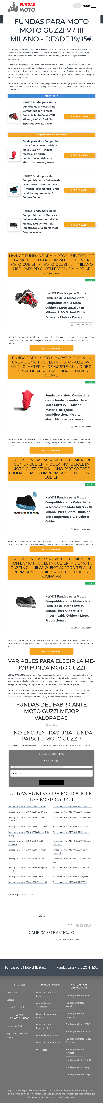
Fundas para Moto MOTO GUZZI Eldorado (71, 832)
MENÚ (86, 5)
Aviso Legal (11, 992)
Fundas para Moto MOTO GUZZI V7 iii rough (27, 850)
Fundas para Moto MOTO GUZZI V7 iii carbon (72, 806)
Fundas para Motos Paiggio (79, 1074)
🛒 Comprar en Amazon (81, 324)
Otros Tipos (41, 1049)
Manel (42, 916)
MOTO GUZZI (27, 894)
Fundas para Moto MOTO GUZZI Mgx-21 (70, 876)
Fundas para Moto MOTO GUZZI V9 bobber (71, 817)
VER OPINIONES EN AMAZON (51, 348)
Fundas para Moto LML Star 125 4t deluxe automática (43, 967)
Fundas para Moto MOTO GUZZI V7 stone (26, 858)
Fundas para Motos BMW (78, 1024)
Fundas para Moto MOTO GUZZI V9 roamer (72, 867)
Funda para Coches (15, 1026)
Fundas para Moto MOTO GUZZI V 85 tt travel (27, 812)
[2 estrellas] (32, 937)
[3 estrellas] (38, 937)
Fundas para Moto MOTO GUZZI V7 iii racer (72, 812)
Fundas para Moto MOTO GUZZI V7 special (71, 826)
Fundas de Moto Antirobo (48, 1042)
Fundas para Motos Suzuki (78, 1060)
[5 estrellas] (51, 937)
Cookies (10, 999)
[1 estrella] (26, 937)
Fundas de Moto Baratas (47, 1035)
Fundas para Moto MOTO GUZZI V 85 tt (70, 882)
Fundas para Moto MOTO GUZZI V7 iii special (27, 882)
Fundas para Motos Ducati (78, 1031)
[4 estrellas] (44, 937)
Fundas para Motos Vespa (78, 1067)
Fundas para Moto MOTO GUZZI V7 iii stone (27, 806)
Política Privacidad (15, 1007)
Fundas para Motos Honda (78, 995)
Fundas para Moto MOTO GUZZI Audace (25, 876)
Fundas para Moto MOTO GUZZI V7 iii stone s (27, 826)
